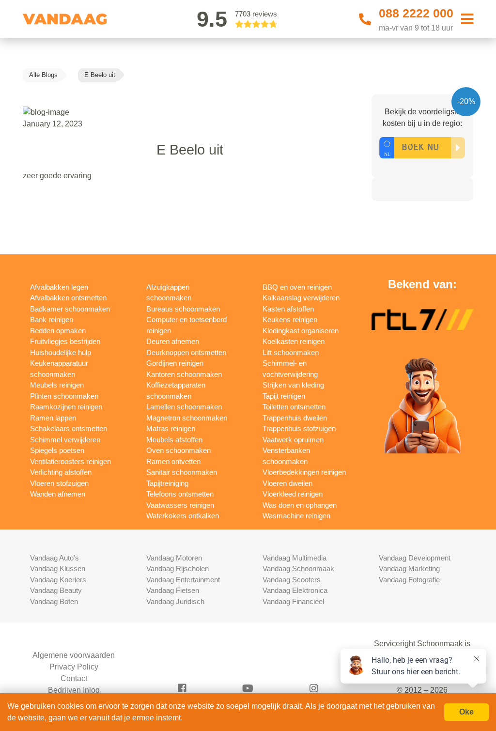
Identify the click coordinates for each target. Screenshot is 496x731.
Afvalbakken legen (59, 287)
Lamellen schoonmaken (184, 407)
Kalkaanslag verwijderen (301, 298)
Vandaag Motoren (174, 558)
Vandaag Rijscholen (177, 568)
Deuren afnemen (172, 341)
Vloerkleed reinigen (293, 494)
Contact (74, 678)
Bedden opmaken (58, 331)
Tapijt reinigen (284, 396)
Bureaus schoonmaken (183, 309)
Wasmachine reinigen (296, 516)
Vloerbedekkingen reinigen (304, 472)
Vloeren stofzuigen (59, 483)
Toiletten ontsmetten (294, 407)
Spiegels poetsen (57, 450)
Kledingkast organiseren (301, 331)
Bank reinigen (51, 319)
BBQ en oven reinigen (297, 287)
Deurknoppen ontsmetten (186, 352)
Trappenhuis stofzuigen (299, 428)
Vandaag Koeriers (58, 579)
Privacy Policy (73, 667)
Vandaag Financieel (293, 601)
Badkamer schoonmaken (70, 309)
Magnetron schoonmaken (186, 418)
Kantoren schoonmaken (184, 374)
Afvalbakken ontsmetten (68, 298)
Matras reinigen (170, 428)
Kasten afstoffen (288, 309)
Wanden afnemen (57, 494)
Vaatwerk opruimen (293, 439)
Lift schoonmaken (291, 352)
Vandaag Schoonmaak (298, 568)
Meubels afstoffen (174, 439)
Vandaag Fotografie (409, 579)
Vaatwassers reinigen (180, 505)
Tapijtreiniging (167, 483)
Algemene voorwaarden (73, 655)
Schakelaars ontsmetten (68, 428)
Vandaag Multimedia (294, 558)
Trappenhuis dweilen (295, 418)
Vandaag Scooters (292, 579)
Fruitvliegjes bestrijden (65, 341)
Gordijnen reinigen (174, 363)
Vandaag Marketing (409, 568)
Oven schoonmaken (178, 450)
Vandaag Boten (54, 601)
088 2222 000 (416, 13)
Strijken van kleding (293, 385)
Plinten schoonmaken (64, 396)
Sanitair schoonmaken (181, 472)
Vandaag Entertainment (183, 579)
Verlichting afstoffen (61, 472)
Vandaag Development (414, 558)
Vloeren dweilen (287, 483)
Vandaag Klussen (57, 568)
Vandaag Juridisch (175, 601)
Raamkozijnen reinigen (66, 407)
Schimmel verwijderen (65, 439)
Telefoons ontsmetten (180, 494)
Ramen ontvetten (173, 461)
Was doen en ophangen (300, 505)
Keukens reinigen (290, 319)
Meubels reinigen (57, 385)
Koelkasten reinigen (294, 341)
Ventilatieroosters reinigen (70, 461)
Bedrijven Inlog (74, 690)
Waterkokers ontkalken (182, 516)
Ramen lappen (53, 418)
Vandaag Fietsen (172, 590)
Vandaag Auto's (54, 558)
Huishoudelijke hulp (60, 352)
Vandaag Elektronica (295, 590)
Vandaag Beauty (56, 590)
